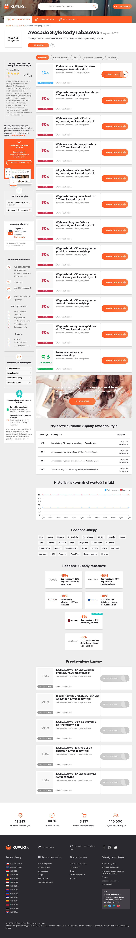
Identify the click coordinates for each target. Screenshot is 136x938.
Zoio (41, 537)
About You (75, 554)
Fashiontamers (71, 548)
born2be (112, 537)
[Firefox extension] (118, 906)
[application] (84, 504)
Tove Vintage (88, 537)
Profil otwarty (19, 237)
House (122, 537)
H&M (53, 554)
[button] (112, 490)
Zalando (104, 554)
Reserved (62, 554)
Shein (104, 548)
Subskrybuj (82, 401)
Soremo (58, 548)
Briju (41, 543)
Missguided (83, 543)
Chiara (50, 537)
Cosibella (110, 543)
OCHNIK (101, 537)
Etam (72, 543)
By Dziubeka (73, 537)
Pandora (51, 543)
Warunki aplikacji (63, 83)
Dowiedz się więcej (17, 135)
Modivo (95, 548)
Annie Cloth (97, 543)
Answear (42, 554)
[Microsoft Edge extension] (114, 906)
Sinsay (84, 548)
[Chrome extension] (105, 906)
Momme (60, 537)
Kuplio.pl (9, 26)
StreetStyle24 (44, 548)
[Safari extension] (110, 906)
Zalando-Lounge (90, 554)
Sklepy (19, 26)
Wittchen (115, 548)
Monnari (62, 543)
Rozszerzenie (107, 885)
